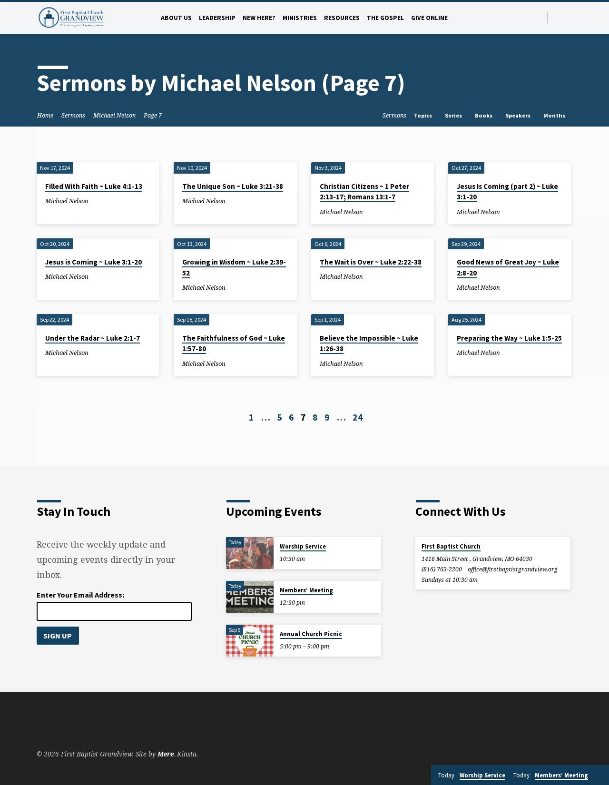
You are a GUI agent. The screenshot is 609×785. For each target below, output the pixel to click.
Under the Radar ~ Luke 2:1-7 (92, 338)
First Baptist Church (451, 546)
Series (454, 115)
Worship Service (303, 546)
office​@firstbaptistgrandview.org (513, 569)
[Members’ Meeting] (250, 597)
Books (484, 115)
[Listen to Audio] (96, 200)
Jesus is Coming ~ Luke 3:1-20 (93, 261)
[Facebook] (557, 17)
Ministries (300, 18)
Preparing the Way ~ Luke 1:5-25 (509, 338)
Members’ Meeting (306, 590)
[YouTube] (568, 17)
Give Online (429, 18)
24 (358, 417)
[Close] (600, 775)
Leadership (217, 18)
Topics (423, 115)
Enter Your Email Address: (80, 594)
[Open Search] (539, 18)
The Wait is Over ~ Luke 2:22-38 (371, 261)
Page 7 (153, 115)
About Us (176, 18)
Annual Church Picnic (311, 634)
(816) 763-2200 (442, 569)
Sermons (73, 115)
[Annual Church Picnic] (250, 641)
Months (555, 115)
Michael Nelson (114, 115)
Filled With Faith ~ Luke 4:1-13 (93, 186)
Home (45, 115)
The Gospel (385, 18)
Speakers (518, 115)
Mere (165, 753)
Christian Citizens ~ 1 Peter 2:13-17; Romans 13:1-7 (364, 192)
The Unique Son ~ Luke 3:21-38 (232, 186)
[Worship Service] (250, 553)
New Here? (259, 18)
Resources (342, 18)
